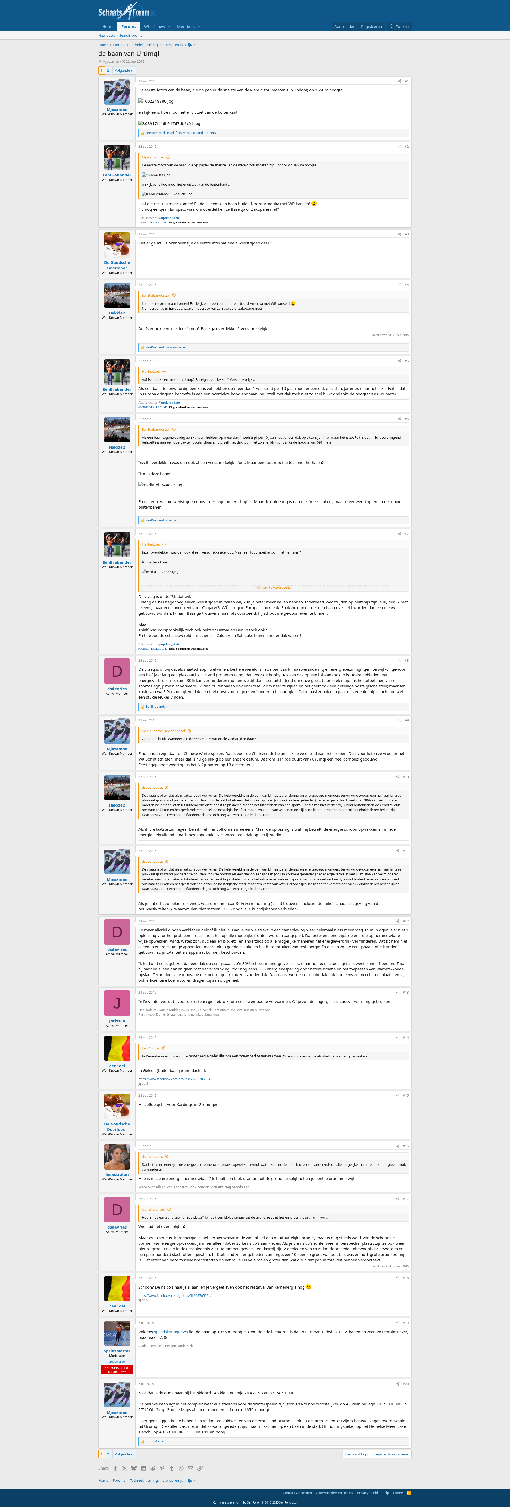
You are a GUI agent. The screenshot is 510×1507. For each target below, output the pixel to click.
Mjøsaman (111, 61)
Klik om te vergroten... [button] (274, 587)
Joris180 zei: (151, 1048)
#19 (406, 1322)
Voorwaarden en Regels (334, 1492)
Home (107, 26)
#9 (407, 720)
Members (186, 26)
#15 (406, 1095)
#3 (407, 234)
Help (385, 1492)
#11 (406, 851)
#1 (407, 81)
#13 (406, 992)
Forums (128, 26)
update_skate (170, 218)
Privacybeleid (367, 1492)
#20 (406, 1384)
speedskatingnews (171, 1331)
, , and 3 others (181, 133)
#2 (407, 146)
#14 (406, 1037)
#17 (406, 1199)
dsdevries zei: (152, 787)
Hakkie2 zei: (151, 371)
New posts (106, 35)
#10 (406, 777)
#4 (407, 284)
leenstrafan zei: (153, 1209)
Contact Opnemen (297, 1492)
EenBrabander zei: (156, 295)
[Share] (399, 81)
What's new (154, 26)
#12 (406, 921)
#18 (406, 1278)
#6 (407, 419)
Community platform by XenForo (255, 1502)
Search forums (130, 35)
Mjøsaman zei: (153, 157)
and (166, 347)
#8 (407, 660)
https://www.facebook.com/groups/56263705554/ (174, 1079)
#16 (406, 1146)
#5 (407, 361)
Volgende (122, 70)
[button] (169, 26)
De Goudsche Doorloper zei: (164, 730)
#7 (407, 533)
